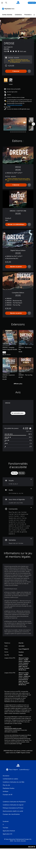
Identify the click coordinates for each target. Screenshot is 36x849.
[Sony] (32, 848)
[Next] (33, 124)
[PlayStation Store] (8, 8)
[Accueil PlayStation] (18, 2)
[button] (14, 105)
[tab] (14, 473)
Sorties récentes (7, 14)
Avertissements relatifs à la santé (12, 728)
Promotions (28, 14)
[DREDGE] (15, 124)
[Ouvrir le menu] (2, 3)
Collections (18, 14)
